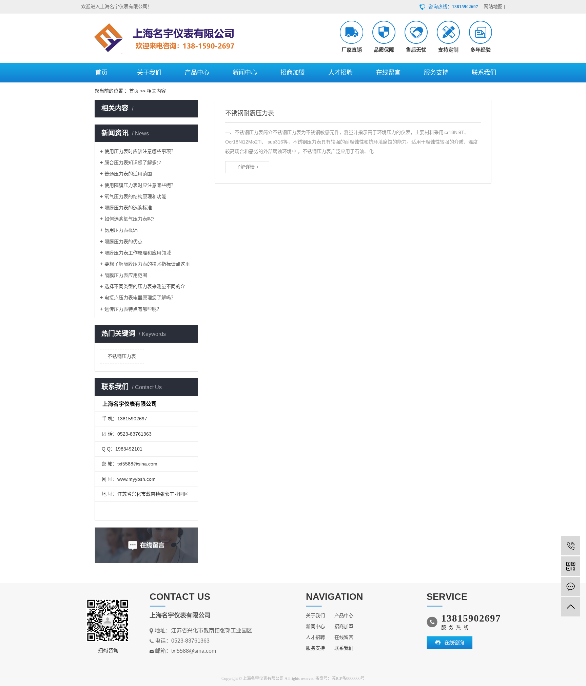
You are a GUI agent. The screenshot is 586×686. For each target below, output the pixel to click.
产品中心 (197, 72)
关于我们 (149, 72)
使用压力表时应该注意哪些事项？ (140, 151)
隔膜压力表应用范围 (125, 275)
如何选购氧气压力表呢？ (130, 219)
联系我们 (484, 72)
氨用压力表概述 (121, 230)
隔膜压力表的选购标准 (128, 207)
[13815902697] (570, 545)
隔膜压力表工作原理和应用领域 (137, 252)
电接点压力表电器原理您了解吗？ (140, 297)
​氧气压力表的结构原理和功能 (135, 196)
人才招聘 (340, 72)
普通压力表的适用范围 (128, 173)
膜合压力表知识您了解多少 (132, 162)
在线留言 (388, 72)
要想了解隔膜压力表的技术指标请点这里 (147, 264)
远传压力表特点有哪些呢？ (132, 309)
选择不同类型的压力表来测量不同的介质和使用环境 (148, 286)
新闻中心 (245, 72)
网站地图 (493, 6)
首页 (101, 72)
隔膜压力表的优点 (123, 241)
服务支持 (436, 72)
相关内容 (156, 91)
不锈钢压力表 (122, 356)
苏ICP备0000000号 (348, 678)
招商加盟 (292, 72)
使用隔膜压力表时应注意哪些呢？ (140, 185)
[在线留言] (570, 586)
